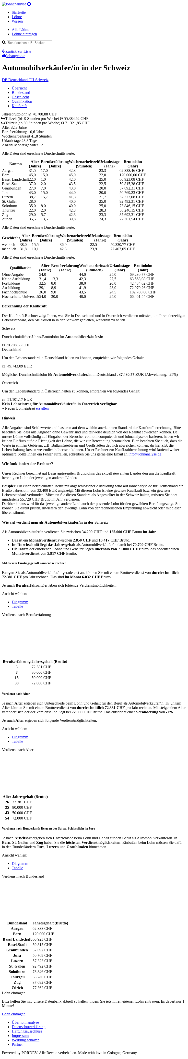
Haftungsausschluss (27, 1031)
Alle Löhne (20, 29)
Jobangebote (15, 56)
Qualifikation (22, 101)
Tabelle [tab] (17, 606)
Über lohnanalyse (25, 1022)
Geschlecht (20, 97)
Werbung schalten (25, 1040)
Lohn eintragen (13, 1014)
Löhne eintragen (24, 34)
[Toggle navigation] (29, 4)
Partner (17, 1044)
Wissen (17, 21)
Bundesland (21, 92)
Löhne (17, 17)
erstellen (42, 408)
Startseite (19, 12)
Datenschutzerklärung (29, 1027)
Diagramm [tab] (20, 602)
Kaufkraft (19, 106)
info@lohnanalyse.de (145, 454)
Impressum (20, 1036)
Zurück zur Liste (18, 51)
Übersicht (19, 88)
